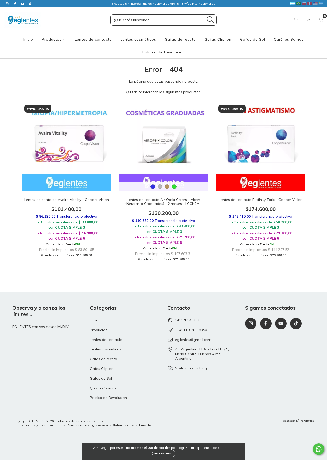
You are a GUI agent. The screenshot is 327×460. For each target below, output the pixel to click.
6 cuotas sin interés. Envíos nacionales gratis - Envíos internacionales (163, 3)
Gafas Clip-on (218, 39)
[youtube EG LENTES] (23, 3)
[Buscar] (210, 20)
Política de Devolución (163, 52)
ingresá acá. (99, 425)
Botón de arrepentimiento (132, 425)
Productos (52, 39)
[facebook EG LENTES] (15, 3)
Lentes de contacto (93, 39)
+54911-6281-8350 (191, 330)
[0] (320, 20)
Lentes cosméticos (138, 39)
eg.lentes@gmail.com (193, 339)
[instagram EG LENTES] (7, 3)
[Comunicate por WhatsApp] (318, 449)
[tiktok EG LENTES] (30, 3)
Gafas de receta (180, 39)
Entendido (163, 453)
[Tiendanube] (299, 421)
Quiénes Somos (289, 39)
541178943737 (187, 320)
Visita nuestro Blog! (191, 368)
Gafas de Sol (252, 39)
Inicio (28, 39)
